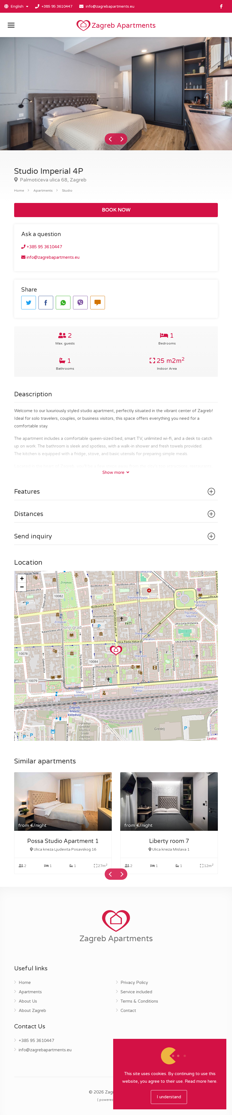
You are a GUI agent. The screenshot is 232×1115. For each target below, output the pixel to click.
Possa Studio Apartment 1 (63, 841)
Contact (128, 1010)
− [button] (22, 586)
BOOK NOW (116, 210)
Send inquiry (33, 536)
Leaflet (211, 738)
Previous (110, 139)
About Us (28, 1001)
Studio (67, 190)
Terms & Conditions (139, 1001)
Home (19, 190)
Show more (114, 472)
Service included (136, 991)
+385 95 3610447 (57, 6)
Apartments (43, 190)
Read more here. (201, 1081)
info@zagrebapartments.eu (110, 6)
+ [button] (22, 578)
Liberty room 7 (169, 841)
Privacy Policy (134, 982)
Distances (28, 514)
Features (27, 491)
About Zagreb (32, 1010)
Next (121, 139)
